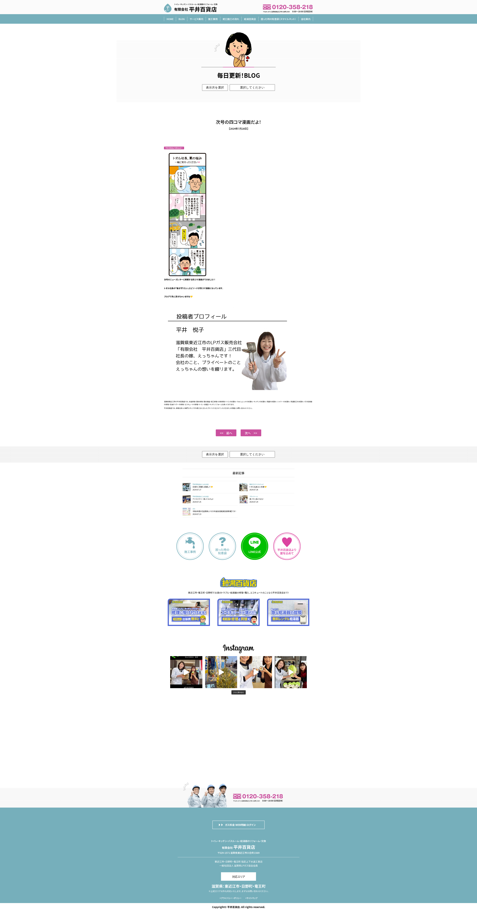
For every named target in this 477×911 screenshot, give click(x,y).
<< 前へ (226, 433)
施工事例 (213, 19)
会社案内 (305, 19)
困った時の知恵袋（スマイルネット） (278, 19)
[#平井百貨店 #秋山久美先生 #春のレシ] (186, 672)
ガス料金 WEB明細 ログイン (240, 825)
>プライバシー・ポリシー (231, 898)
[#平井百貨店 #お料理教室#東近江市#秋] (221, 672)
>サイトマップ (251, 898)
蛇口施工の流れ (231, 19)
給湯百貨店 (250, 19)
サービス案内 (196, 19)
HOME (170, 19)
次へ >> (251, 433)
